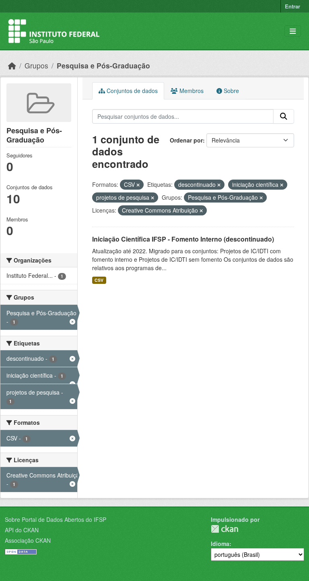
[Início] (12, 65)
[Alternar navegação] (292, 31)
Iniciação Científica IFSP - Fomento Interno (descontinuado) (183, 239)
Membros (191, 91)
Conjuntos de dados (131, 91)
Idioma (220, 544)
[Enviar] (283, 116)
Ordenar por (186, 140)
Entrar (292, 6)
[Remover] (138, 185)
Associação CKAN (28, 540)
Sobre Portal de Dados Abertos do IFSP (55, 519)
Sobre (230, 91)
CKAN (224, 529)
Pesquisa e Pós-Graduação (103, 65)
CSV (99, 280)
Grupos (36, 65)
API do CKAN (22, 530)
